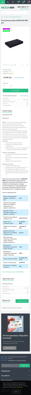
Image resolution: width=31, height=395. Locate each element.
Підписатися (25, 365)
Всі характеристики (24, 95)
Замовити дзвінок (24, 8)
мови (13, 272)
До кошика (15, 90)
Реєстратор (8, 272)
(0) (15, 65)
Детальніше (20, 387)
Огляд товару (7, 111)
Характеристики (7, 114)
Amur (9, 69)
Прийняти (16, 391)
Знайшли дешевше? (19, 77)
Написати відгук (22, 301)
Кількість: (5, 83)
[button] (12, 2)
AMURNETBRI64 (19, 272)
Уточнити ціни (9, 348)
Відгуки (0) (5, 118)
